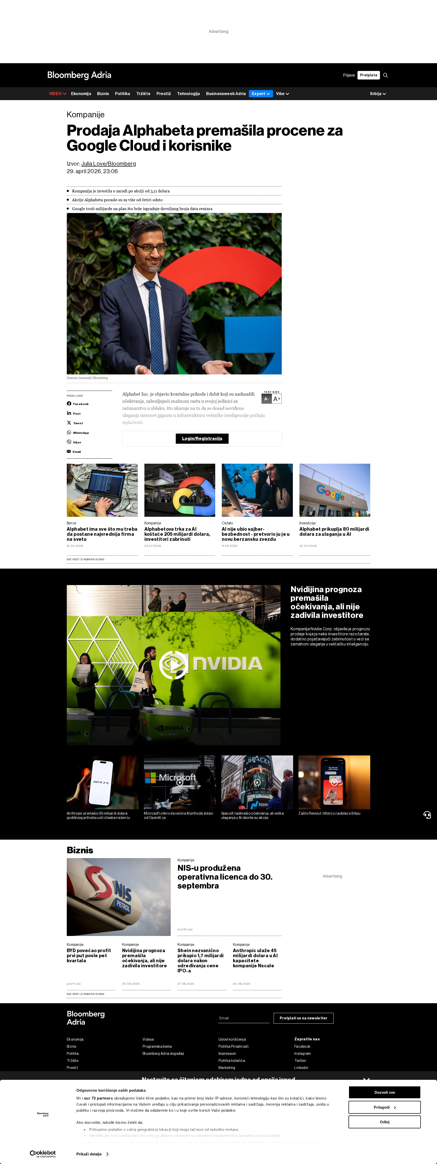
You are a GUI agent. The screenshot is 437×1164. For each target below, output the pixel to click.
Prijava (349, 75)
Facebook (302, 1046)
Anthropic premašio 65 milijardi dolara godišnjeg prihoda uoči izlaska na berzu (98, 815)
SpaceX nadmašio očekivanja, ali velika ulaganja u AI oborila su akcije (252, 815)
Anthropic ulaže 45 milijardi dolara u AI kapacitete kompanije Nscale (255, 958)
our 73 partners (98, 1098)
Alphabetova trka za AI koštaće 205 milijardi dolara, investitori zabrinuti (177, 534)
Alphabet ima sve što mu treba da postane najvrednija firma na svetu (102, 534)
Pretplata (368, 75)
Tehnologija (188, 93)
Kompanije (152, 523)
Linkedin (301, 1068)
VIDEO (55, 93)
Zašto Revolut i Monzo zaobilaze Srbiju (329, 813)
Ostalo (227, 523)
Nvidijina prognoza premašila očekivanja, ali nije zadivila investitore (327, 602)
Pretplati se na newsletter (303, 1018)
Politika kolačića (232, 1061)
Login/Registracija (202, 438)
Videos (148, 1039)
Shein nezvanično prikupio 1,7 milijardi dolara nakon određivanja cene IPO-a (201, 960)
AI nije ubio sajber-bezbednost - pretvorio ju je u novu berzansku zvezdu (256, 534)
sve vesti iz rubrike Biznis (85, 994)
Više (280, 93)
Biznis (103, 93)
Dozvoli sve (385, 1092)
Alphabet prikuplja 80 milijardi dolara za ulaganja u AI (334, 532)
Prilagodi (382, 1107)
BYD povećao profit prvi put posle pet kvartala (89, 955)
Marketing (227, 1068)
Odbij (384, 1122)
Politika (122, 93)
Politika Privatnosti (234, 1046)
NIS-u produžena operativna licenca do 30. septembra (225, 877)
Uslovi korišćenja (232, 1039)
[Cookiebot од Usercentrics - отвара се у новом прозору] (43, 1154)
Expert (258, 93)
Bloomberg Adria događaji (163, 1053)
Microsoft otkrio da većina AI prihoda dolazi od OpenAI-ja (178, 815)
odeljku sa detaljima (246, 1142)
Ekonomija (81, 93)
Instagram (302, 1053)
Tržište (143, 93)
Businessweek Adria (226, 93)
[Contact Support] (428, 815)
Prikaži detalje (89, 1154)
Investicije (307, 523)
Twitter (300, 1061)
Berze (71, 523)
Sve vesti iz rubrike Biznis (85, 559)
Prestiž (164, 93)
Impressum (227, 1053)
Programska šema (157, 1046)
